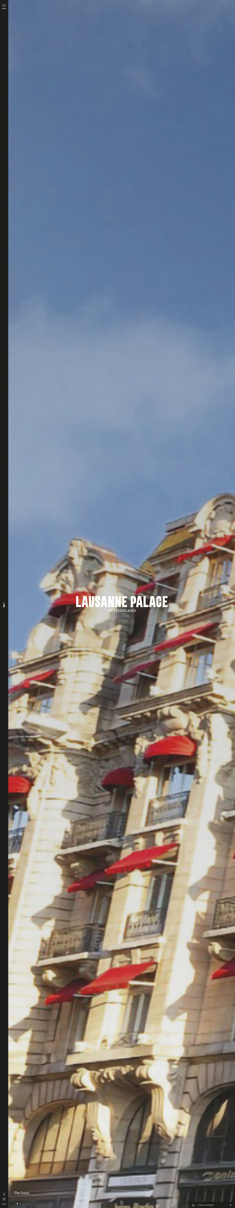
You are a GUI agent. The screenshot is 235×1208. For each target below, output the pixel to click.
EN (4, 1195)
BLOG (4, 1204)
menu (4, 8)
